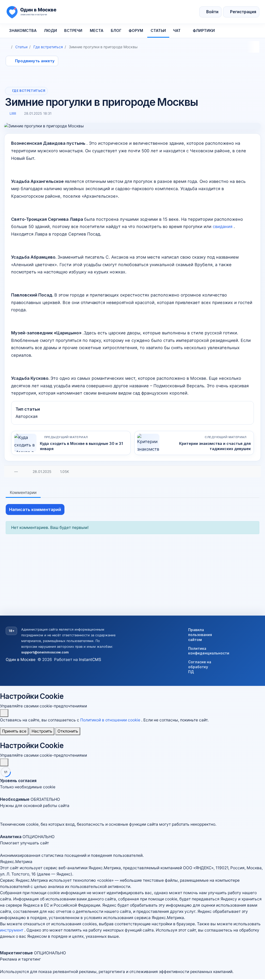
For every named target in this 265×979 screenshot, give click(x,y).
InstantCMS (90, 659)
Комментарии (23, 492)
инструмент (12, 930)
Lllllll (13, 113)
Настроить (42, 731)
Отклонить (67, 731)
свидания (223, 226)
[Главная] (7, 47)
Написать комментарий (35, 509)
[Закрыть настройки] (4, 762)
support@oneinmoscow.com (45, 652)
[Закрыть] (4, 713)
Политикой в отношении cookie (110, 720)
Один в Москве (20, 659)
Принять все (14, 731)
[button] (132, 805)
